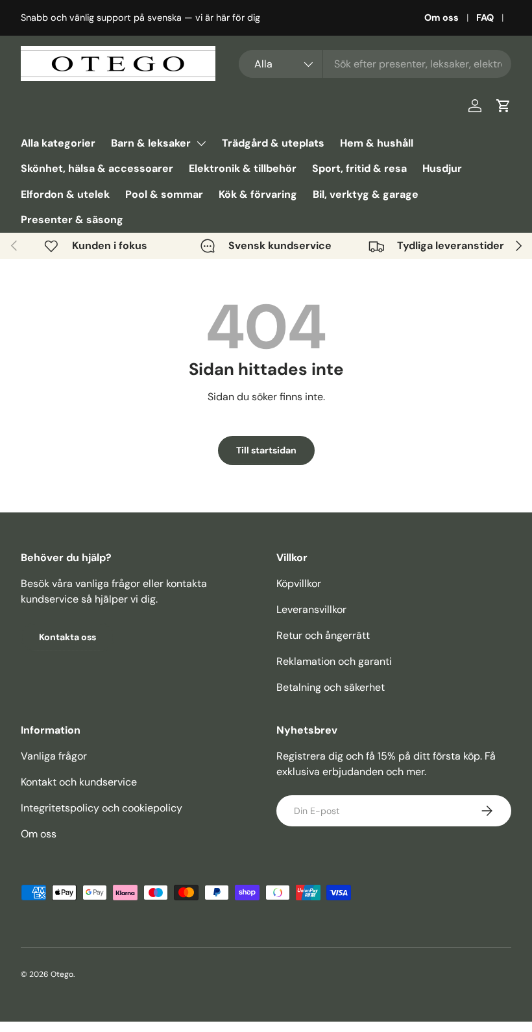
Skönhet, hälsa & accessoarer (97, 168)
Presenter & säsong (72, 219)
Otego (62, 974)
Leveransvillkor (311, 609)
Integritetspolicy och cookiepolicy (101, 808)
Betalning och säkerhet (330, 687)
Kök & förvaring (258, 194)
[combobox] (375, 64)
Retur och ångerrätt (323, 635)
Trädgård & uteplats (273, 143)
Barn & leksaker (151, 143)
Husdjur (442, 168)
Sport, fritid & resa (359, 168)
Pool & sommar (164, 194)
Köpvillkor (298, 583)
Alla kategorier (58, 143)
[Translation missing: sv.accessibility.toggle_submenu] (201, 143)
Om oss (441, 17)
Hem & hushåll (376, 143)
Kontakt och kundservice (79, 782)
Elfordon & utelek (65, 194)
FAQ (485, 17)
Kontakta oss (67, 637)
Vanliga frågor (54, 756)
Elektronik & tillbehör (242, 168)
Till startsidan (266, 450)
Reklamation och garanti (334, 661)
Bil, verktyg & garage (365, 194)
